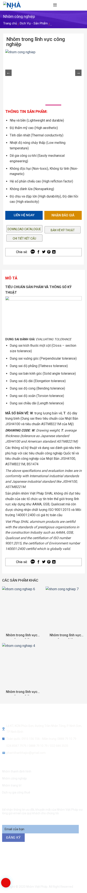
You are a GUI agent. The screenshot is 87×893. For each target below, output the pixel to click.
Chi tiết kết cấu (24, 238)
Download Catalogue (24, 229)
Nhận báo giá (63, 215)
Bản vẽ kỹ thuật (63, 230)
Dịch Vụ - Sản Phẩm (34, 23)
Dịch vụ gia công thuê (16, 792)
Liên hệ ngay (24, 215)
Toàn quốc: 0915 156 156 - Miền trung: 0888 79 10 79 (41, 738)
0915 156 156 (44, 859)
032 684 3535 (59, 745)
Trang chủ (10, 23)
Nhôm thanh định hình (16, 771)
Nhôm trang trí (11, 785)
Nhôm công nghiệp (14, 778)
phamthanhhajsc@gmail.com (26, 752)
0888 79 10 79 (38, 745)
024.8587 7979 (16, 745)
